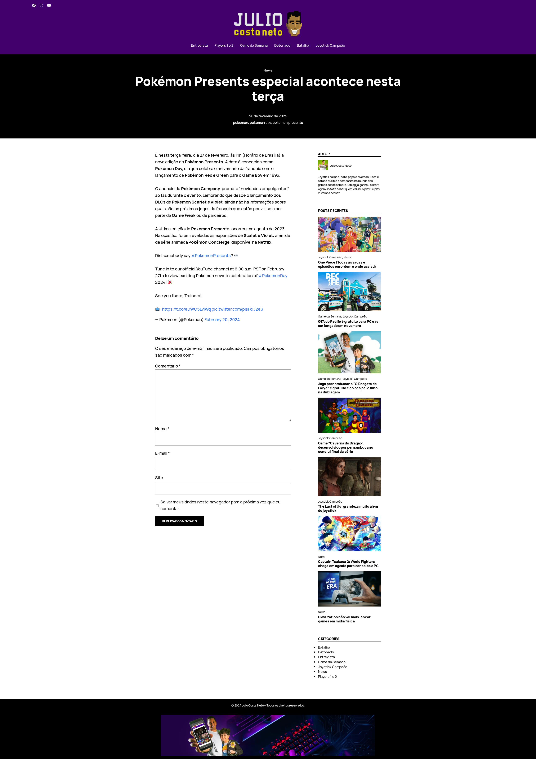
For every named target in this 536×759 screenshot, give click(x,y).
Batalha (324, 647)
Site (159, 477)
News (268, 70)
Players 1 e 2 (327, 676)
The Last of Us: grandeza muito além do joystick (348, 508)
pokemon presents (288, 122)
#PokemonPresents (211, 255)
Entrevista (326, 656)
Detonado (326, 652)
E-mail (162, 453)
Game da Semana (329, 316)
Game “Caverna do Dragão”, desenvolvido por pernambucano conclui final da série (345, 447)
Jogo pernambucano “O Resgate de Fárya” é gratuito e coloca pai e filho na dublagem (348, 388)
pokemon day (260, 122)
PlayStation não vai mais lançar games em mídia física (344, 619)
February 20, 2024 (222, 319)
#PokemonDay (272, 275)
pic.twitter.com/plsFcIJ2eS (237, 309)
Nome (162, 428)
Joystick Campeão (330, 257)
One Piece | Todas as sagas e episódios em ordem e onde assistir (347, 264)
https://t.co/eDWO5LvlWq (186, 309)
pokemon (240, 122)
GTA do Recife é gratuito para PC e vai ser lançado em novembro (349, 323)
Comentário (168, 366)
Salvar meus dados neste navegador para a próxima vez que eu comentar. (220, 505)
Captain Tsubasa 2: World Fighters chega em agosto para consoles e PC (348, 563)
